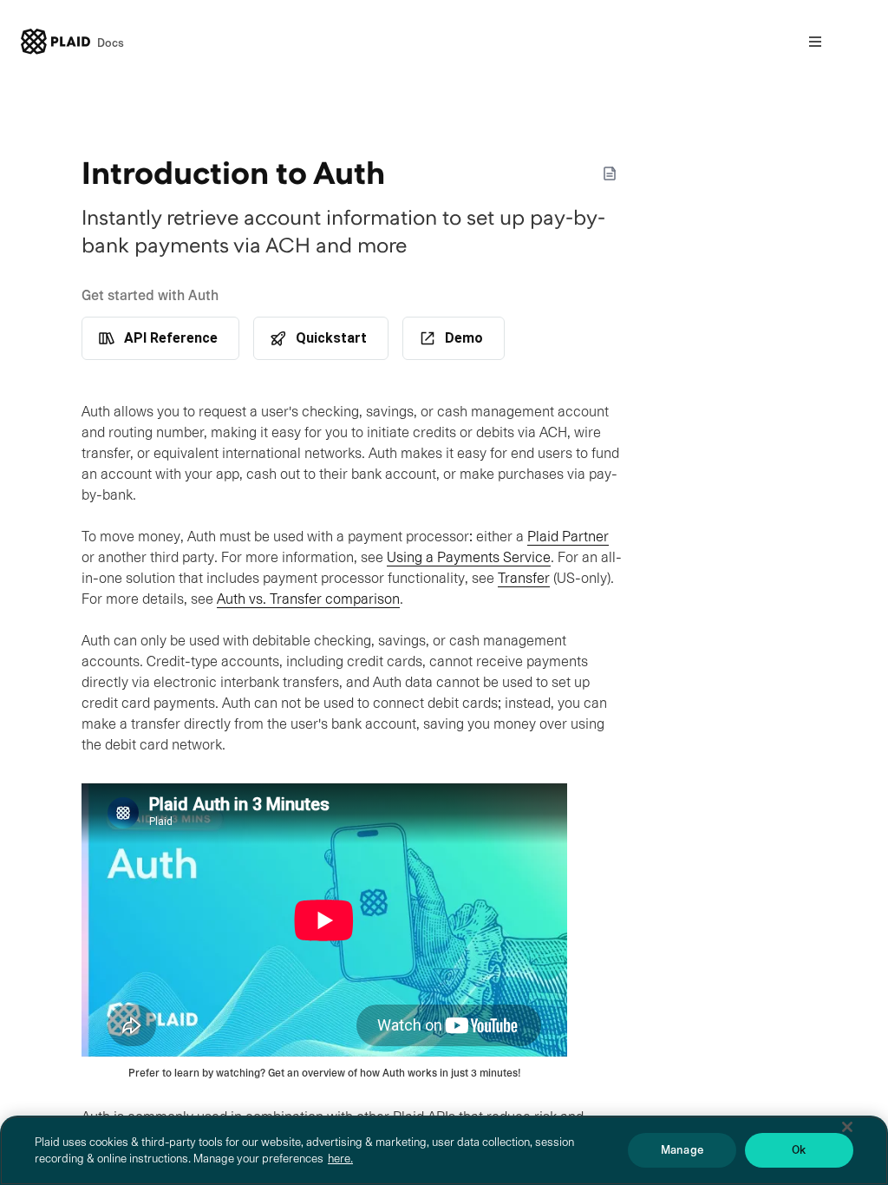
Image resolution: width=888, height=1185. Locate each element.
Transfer (524, 578)
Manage (682, 1149)
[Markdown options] (610, 173)
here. (340, 1158)
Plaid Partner (568, 536)
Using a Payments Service (469, 557)
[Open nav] (815, 41)
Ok (799, 1149)
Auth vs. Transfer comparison (308, 599)
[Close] (847, 1127)
